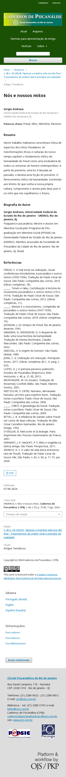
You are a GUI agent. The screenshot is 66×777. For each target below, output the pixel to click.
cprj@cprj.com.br (26, 699)
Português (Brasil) (16, 599)
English (10, 604)
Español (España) (16, 610)
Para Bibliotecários (16, 643)
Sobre (41, 46)
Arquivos (38, 31)
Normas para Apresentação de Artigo (33, 38)
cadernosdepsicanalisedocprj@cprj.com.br (32, 716)
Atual (24, 31)
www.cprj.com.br (23, 720)
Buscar (33, 60)
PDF (11, 473)
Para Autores (13, 638)
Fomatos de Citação (16, 514)
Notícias (26, 46)
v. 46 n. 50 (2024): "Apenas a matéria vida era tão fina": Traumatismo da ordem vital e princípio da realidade (33, 75)
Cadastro (43, 2)
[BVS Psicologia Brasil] (48, 737)
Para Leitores (13, 632)
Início (7, 69)
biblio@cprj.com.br (18, 709)
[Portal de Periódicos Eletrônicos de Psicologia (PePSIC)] (19, 737)
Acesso (56, 2)
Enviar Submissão (19, 660)
